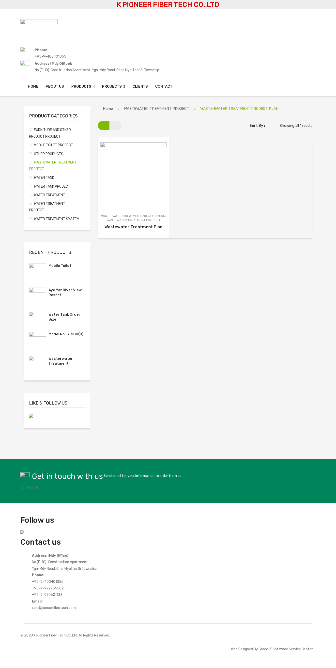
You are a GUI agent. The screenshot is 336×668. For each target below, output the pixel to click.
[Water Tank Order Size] (37, 318)
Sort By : (257, 125)
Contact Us (29, 487)
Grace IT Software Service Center (285, 649)
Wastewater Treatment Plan (133, 226)
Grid (103, 125)
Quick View (137, 175)
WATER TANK (44, 177)
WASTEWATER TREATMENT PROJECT (156, 108)
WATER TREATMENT (49, 195)
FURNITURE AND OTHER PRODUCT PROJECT (50, 133)
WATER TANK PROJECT (52, 186)
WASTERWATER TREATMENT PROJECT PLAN (132, 216)
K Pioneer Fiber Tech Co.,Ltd (55, 635)
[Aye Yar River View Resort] (37, 296)
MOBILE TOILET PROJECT (53, 145)
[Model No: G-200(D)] (37, 340)
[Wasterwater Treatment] (37, 364)
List (115, 125)
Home (108, 108)
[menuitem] (33, 86)
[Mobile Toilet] (37, 271)
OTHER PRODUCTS (48, 154)
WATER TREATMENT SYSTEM (56, 219)
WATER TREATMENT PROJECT (47, 207)
